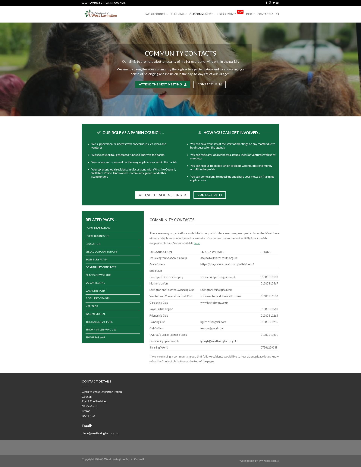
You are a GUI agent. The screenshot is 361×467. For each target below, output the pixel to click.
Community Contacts (101, 267)
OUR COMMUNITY (200, 14)
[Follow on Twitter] (274, 3)
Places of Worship (98, 275)
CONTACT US (265, 14)
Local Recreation (98, 228)
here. (197, 243)
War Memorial (95, 313)
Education (93, 243)
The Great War (95, 337)
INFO (249, 14)
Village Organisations (102, 251)
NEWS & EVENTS (230, 13)
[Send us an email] (277, 3)
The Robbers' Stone (99, 321)
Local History (95, 290)
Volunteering (95, 282)
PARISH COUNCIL (155, 14)
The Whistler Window (101, 329)
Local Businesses (97, 236)
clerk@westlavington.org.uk (100, 433)
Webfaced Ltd (270, 460)
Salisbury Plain (96, 259)
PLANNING (177, 14)
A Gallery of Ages (98, 298)
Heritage (92, 306)
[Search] (277, 14)
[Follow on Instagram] (270, 3)
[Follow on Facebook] (266, 3)
